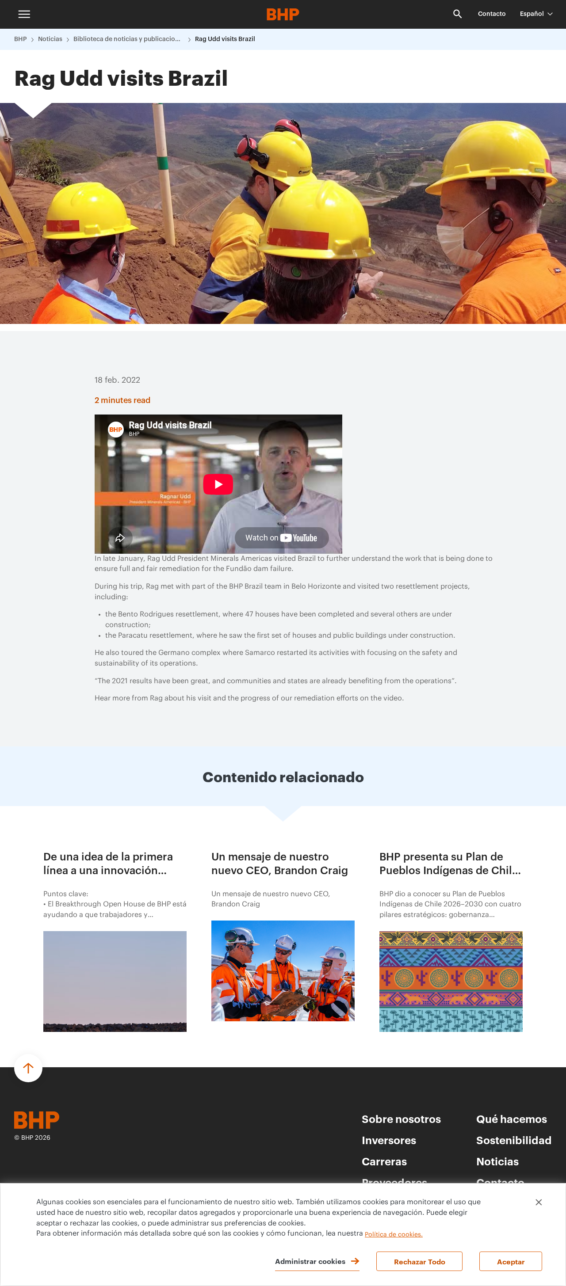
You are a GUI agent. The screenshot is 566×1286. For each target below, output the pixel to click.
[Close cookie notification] (538, 1202)
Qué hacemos (511, 1118)
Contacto (492, 14)
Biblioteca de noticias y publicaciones (128, 39)
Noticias (50, 39)
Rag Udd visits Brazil (225, 39)
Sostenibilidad (514, 1140)
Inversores (389, 1140)
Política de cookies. (394, 1235)
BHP (20, 39)
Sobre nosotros (401, 1118)
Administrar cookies (310, 1261)
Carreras (384, 1161)
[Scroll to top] (28, 1068)
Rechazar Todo (419, 1261)
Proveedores (394, 1182)
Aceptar (511, 1261)
